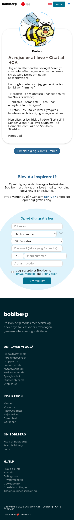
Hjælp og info (12, 468)
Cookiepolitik (12, 483)
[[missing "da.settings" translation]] (50, 4)
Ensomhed (10, 418)
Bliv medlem (37, 280)
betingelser (49, 273)
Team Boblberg (13, 445)
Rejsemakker (12, 414)
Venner (8, 403)
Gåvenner (10, 421)
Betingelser (11, 476)
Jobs (7, 449)
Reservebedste (13, 410)
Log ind (59, 4)
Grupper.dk (11, 361)
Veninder (9, 407)
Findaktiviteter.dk (15, 353)
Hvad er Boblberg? (15, 441)
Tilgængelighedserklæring (20, 490)
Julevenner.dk (12, 365)
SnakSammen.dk (14, 372)
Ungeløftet (10, 383)
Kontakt (8, 472)
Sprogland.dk (12, 376)
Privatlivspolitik (13, 479)
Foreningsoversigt (15, 357)
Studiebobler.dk (14, 380)
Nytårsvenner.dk (14, 368)
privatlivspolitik (26, 273)
